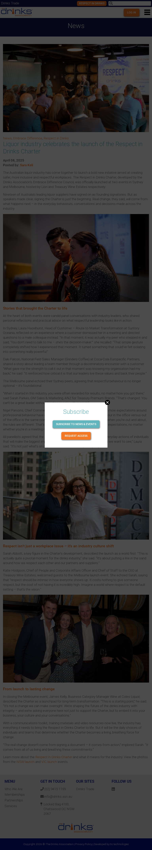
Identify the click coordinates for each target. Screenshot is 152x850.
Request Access (76, 435)
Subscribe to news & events (76, 424)
